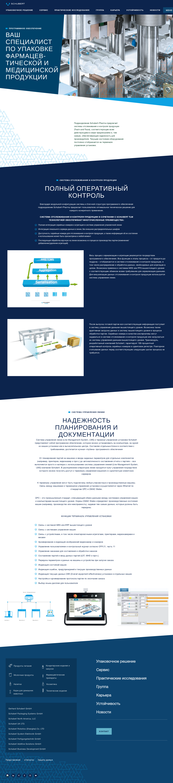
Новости (103, 711)
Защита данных (45, 759)
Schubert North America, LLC (22, 718)
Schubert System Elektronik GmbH (24, 733)
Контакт (104, 731)
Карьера (103, 694)
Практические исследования (121, 677)
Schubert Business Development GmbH (27, 748)
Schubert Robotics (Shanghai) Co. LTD (26, 728)
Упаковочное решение (116, 660)
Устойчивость (108, 702)
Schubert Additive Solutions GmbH (24, 743)
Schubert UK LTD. (16, 723)
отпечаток (29, 759)
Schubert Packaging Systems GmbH (25, 713)
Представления (13, 759)
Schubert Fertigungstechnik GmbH (24, 738)
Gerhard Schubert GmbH (20, 708)
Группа (102, 686)
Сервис (102, 669)
